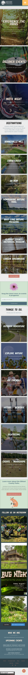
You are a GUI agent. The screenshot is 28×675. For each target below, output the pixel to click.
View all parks (14, 276)
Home (4, 660)
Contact (23, 660)
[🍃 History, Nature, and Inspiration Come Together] (14, 556)
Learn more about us (14, 494)
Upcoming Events (14, 641)
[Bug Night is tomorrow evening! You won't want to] (14, 582)
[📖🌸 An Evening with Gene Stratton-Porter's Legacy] (14, 609)
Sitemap (11, 663)
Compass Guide (11, 660)
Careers (17, 663)
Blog (18, 660)
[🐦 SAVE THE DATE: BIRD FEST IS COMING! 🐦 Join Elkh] (14, 529)
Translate (12, 674)
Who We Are (14, 633)
